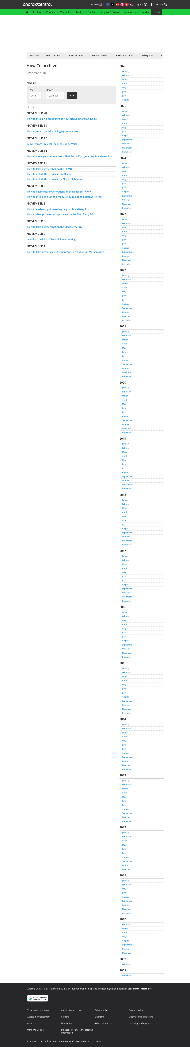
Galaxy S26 (147, 55)
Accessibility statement (38, 1016)
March (125, 79)
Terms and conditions (38, 1010)
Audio (145, 12)
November (127, 147)
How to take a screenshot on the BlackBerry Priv (54, 227)
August (125, 99)
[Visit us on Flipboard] (127, 4)
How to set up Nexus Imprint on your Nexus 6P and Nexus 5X (62, 118)
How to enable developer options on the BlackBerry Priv (59, 191)
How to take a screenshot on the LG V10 (49, 169)
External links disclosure (141, 1016)
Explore (37, 12)
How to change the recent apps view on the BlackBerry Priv (60, 214)
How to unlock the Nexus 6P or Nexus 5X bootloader (57, 179)
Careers (65, 1016)
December (127, 151)
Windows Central (35, 1029)
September (127, 139)
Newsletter (66, 1023)
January (125, 71)
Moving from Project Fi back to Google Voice (52, 144)
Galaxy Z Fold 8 (99, 55)
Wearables (65, 12)
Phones (50, 12)
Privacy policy (101, 1010)
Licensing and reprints (140, 1023)
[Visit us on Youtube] (117, 4)
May (124, 87)
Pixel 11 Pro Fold (124, 55)
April (124, 83)
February (126, 75)
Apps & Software (110, 12)
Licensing (99, 1016)
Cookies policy (136, 1010)
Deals (157, 12)
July (124, 95)
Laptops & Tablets (86, 12)
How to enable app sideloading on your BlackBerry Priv (58, 209)
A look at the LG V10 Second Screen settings (52, 239)
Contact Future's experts (73, 1010)
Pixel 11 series (76, 55)
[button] (161, 4)
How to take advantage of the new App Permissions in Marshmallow (65, 252)
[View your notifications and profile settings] (152, 4)
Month (49, 90)
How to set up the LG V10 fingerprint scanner (52, 131)
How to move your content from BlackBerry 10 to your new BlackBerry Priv (70, 156)
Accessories (131, 12)
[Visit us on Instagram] (122, 4)
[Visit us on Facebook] (108, 4)
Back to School (53, 55)
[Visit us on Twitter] (112, 4)
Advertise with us (103, 1023)
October (126, 143)
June (124, 91)
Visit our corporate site (140, 988)
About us (31, 1023)
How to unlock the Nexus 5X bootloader (49, 174)
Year (32, 90)
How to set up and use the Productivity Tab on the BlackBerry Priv (64, 196)
